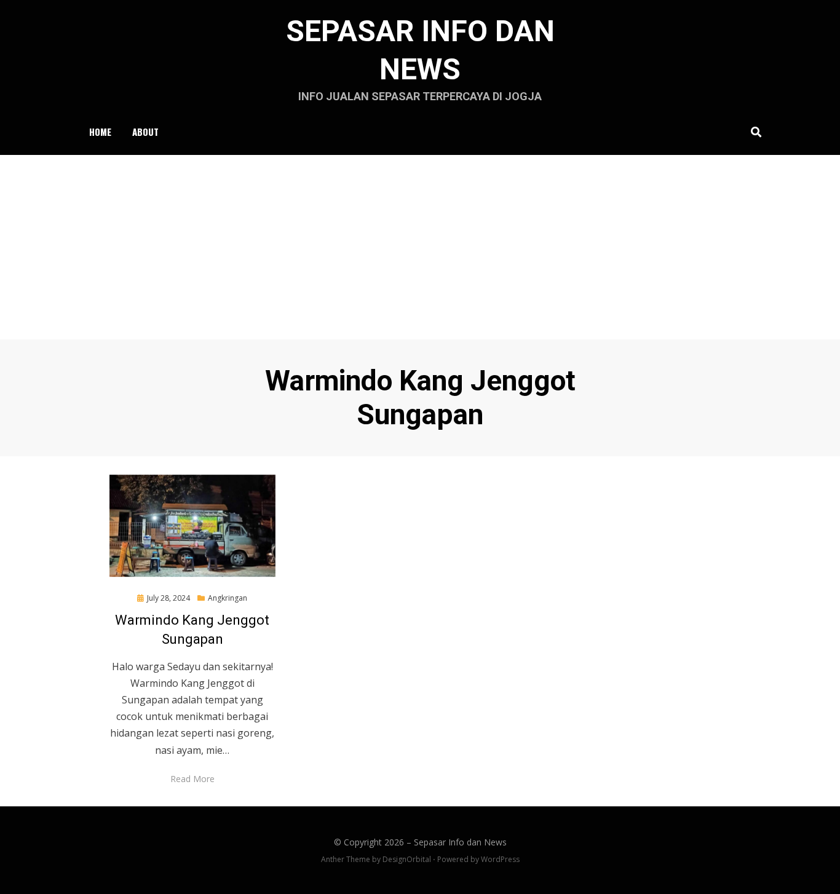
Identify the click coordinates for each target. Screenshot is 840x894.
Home (100, 131)
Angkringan (227, 598)
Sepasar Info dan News (460, 842)
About (145, 131)
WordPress (500, 859)
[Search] (753, 131)
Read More (192, 779)
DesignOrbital (406, 859)
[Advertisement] (420, 247)
